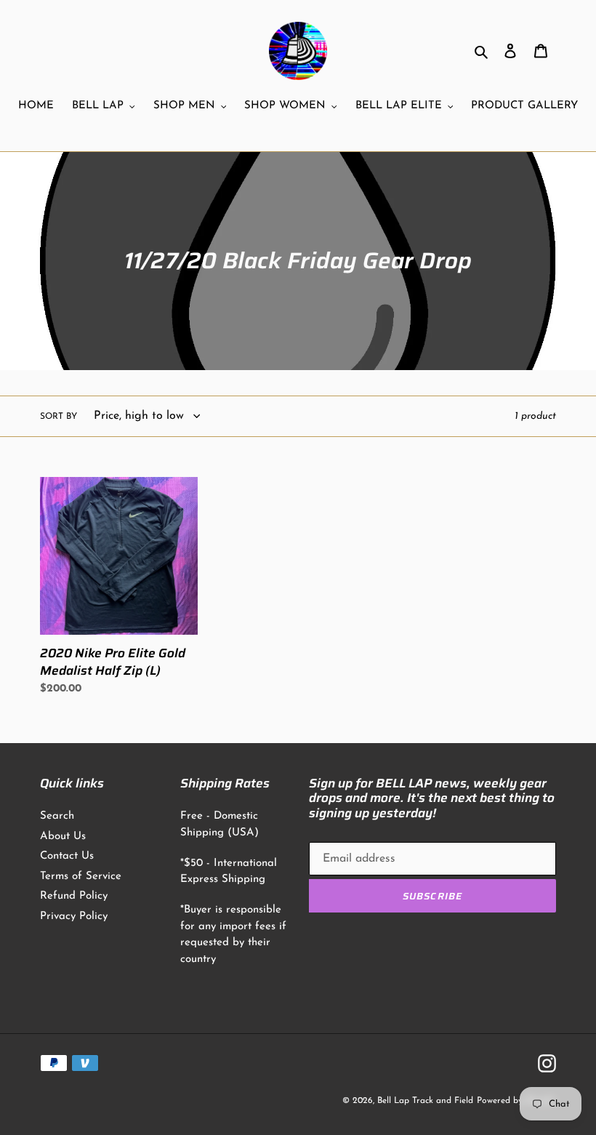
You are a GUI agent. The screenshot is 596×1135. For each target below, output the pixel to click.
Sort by (58, 416)
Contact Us (67, 856)
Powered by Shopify (516, 1100)
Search (57, 816)
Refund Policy (74, 896)
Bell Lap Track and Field (425, 1100)
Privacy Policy (74, 916)
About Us (63, 836)
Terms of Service (80, 876)
